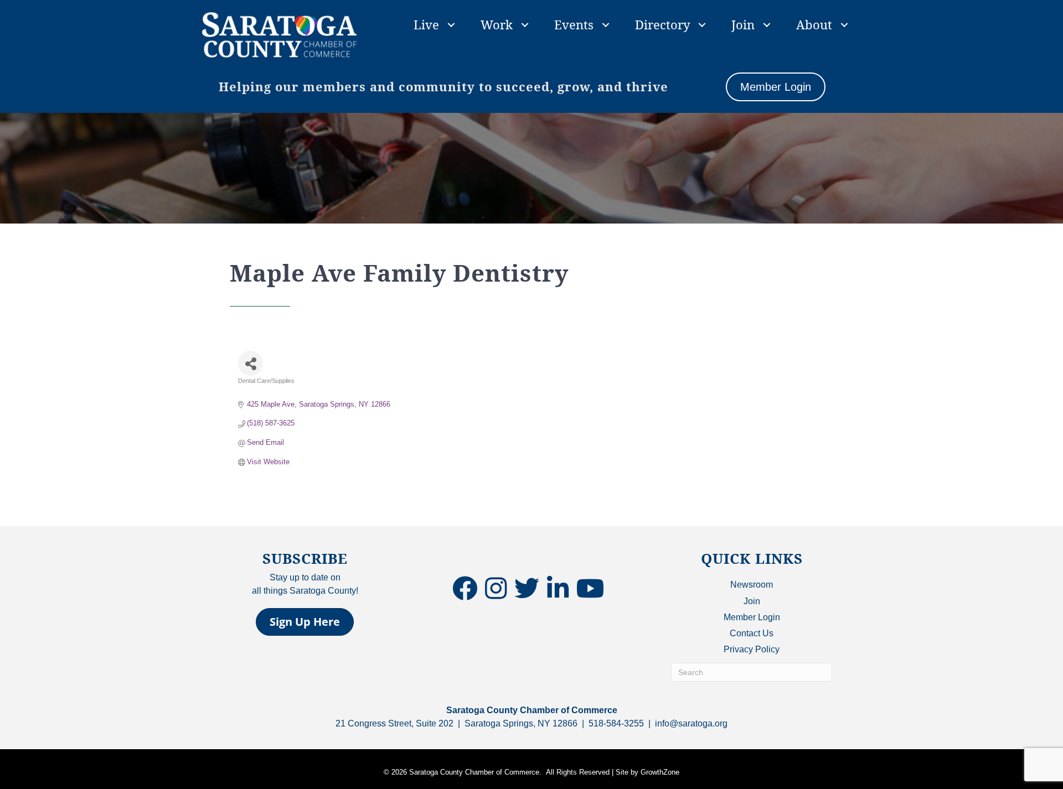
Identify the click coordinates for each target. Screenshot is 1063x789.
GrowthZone (660, 772)
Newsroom (751, 584)
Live (426, 24)
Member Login (752, 617)
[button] (305, 622)
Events (574, 24)
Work (497, 24)
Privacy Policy (752, 649)
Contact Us (751, 633)
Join (743, 24)
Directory (662, 24)
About (814, 24)
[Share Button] (250, 363)
